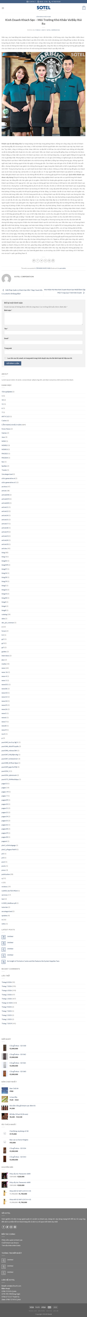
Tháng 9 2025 (7, 1007)
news (3, 668)
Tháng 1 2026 (7, 999)
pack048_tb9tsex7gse (10, 763)
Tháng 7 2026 (7, 986)
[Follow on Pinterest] (15, 1227)
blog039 (5, 565)
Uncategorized (7, 474)
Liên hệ (55, 1311)
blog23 (4, 594)
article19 (5, 532)
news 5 (4, 680)
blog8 (4, 610)
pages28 (5, 829)
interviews (5, 656)
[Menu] (3, 8)
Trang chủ (33, 1311)
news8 (4, 726)
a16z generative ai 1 (9, 482)
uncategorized (7, 911)
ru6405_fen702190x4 (9, 891)
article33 (5, 544)
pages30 (5, 837)
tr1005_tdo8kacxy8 (9, 903)
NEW (4, 441)
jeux (3, 660)
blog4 (4, 602)
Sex (3, 462)
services (5, 895)
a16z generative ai (8, 478)
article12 (5, 511)
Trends (4, 470)
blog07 (4, 569)
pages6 (4, 841)
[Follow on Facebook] (3, 1227)
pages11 (5, 808)
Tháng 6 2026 (7, 990)
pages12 (5, 812)
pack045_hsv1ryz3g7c (10, 742)
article (4, 491)
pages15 (5, 821)
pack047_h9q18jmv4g (10, 755)
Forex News (6, 429)
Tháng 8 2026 (7, 982)
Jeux (3, 437)
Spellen (4, 466)
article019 (5, 499)
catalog (4, 614)
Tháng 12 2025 (7, 1003)
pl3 (3, 858)
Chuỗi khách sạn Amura (10, 1243)
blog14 (4, 573)
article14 (5, 515)
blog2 (4, 585)
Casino (4, 420)
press (4, 870)
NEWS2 (4, 445)
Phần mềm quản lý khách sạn (12, 1240)
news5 (4, 713)
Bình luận (8, 310)
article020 (5, 503)
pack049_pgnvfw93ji (9, 767)
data (3, 618)
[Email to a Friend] (45, 260)
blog (3, 552)
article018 (5, 495)
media (4, 664)
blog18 (4, 577)
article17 (5, 524)
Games (4, 433)
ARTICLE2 (5, 416)
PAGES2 (5, 453)
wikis (3, 924)
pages (4, 788)
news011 (5, 684)
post (3, 862)
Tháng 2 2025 (7, 1015)
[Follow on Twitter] (7, 1227)
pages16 (5, 825)
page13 (4, 783)
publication (6, 874)
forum (4, 631)
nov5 (3, 734)
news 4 (4, 676)
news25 (4, 705)
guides (4, 651)
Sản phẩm (41, 1311)
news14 (4, 701)
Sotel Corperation (53, 30)
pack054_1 (6, 771)
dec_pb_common (8, 623)
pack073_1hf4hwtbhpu (10, 779)
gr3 (3, 643)
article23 (5, 536)
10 (3, 400)
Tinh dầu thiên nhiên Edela (11, 1245)
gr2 (3, 639)
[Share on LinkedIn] (53, 260)
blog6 (4, 606)
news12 (4, 697)
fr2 (3, 635)
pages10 (5, 804)
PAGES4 (5, 458)
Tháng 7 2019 (7, 1023)
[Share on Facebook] (37, 260)
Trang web (8, 348)
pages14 (5, 816)
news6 (4, 717)
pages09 (5, 800)
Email (6, 338)
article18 (5, 528)
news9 (4, 730)
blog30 (4, 598)
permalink (63, 268)
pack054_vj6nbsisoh (9, 775)
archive (4, 486)
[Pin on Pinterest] (49, 260)
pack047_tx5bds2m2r (10, 759)
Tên (6, 329)
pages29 (5, 833)
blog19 (4, 581)
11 (3, 404)
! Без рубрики (7, 392)
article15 (5, 520)
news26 (4, 709)
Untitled (10, 936)
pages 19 (5, 792)
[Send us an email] (11, 1227)
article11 (5, 507)
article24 (5, 540)
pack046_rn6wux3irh (9, 750)
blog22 (4, 590)
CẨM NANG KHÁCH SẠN (43, 16)
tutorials (5, 907)
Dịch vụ (49, 1311)
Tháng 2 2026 (7, 995)
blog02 (4, 561)
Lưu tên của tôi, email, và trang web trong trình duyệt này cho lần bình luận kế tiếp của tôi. (39, 358)
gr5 (3, 647)
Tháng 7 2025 (7, 1011)
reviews (4, 886)
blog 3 (4, 557)
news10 (4, 693)
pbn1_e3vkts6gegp (9, 845)
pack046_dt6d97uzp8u (10, 746)
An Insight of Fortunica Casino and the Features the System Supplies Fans (33, 961)
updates (4, 915)
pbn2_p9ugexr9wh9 (9, 849)
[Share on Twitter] (41, 260)
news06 (4, 689)
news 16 (5, 672)
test (3, 899)
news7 (4, 722)
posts (4, 866)
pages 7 (4, 796)
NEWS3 (4, 449)
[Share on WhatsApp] (34, 260)
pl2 (3, 854)
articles (4, 548)
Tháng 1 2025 (7, 1019)
